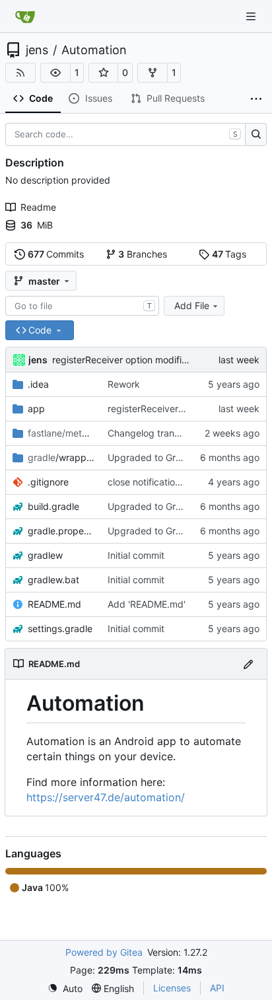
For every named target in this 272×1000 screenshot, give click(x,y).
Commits (56, 254)
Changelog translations (157, 433)
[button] (55, 73)
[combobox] (82, 306)
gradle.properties (61, 530)
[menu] (65, 988)
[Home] (25, 16)
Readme (38, 207)
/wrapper (61, 457)
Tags (229, 254)
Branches (142, 254)
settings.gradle (60, 628)
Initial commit (136, 555)
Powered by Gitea (104, 952)
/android (61, 433)
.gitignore (48, 481)
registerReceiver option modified (122, 359)
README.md (54, 604)
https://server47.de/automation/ (105, 797)
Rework (124, 384)
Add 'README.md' (147, 604)
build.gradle (53, 506)
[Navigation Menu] (252, 16)
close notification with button (170, 481)
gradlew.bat (53, 579)
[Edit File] (248, 663)
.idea (38, 384)
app (36, 408)
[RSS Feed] (20, 73)
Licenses (172, 987)
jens (37, 50)
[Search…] (256, 135)
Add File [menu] (191, 305)
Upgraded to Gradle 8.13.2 (165, 457)
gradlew (45, 555)
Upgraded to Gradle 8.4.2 (163, 530)
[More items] (256, 99)
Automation (94, 50)
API (217, 987)
